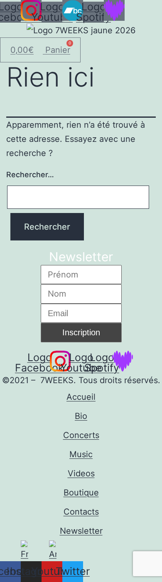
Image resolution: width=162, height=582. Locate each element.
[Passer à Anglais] (52, 550)
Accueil (81, 397)
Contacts (81, 512)
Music (81, 454)
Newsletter (81, 531)
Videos (81, 473)
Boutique (81, 493)
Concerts (81, 435)
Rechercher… (30, 174)
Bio (81, 416)
